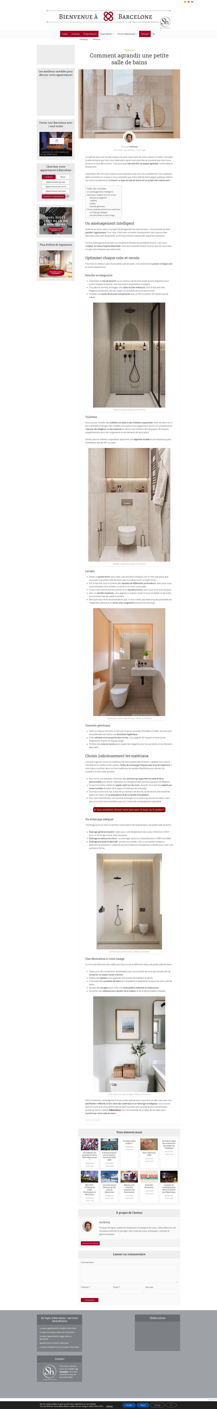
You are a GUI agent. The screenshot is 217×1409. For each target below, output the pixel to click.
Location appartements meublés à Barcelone (58, 1328)
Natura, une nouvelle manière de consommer (129, 1188)
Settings (157, 1405)
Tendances (129, 50)
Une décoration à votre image (102, 215)
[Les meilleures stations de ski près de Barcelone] (109, 1176)
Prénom (85, 1287)
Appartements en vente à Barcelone (54, 1343)
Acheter (75, 34)
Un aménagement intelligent (100, 191)
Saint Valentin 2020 (149, 1153)
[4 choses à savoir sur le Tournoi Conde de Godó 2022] (109, 1144)
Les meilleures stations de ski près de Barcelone (109, 1188)
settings (109, 1406)
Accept (129, 1405)
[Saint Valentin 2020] (149, 1144)
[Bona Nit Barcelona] (149, 1176)
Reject (143, 1405)
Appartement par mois (55, 186)
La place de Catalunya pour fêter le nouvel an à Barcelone (169, 1188)
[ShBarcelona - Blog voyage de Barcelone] (108, 17)
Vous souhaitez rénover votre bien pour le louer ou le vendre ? (130, 809)
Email (116, 1287)
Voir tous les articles (90, 1243)
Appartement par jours (56, 191)
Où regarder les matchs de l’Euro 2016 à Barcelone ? (89, 1156)
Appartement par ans (55, 182)
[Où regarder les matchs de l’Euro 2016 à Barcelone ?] (89, 1144)
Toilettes (93, 200)
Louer (65, 34)
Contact (145, 34)
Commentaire (87, 1262)
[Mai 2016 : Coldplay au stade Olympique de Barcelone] (89, 1176)
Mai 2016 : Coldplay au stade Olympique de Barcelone (89, 1190)
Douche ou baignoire (98, 198)
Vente (62, 177)
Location (49, 177)
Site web (149, 1287)
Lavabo (93, 203)
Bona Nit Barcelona (149, 1186)
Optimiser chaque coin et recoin (101, 195)
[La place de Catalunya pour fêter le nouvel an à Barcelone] (169, 1176)
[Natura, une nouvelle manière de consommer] (129, 1176)
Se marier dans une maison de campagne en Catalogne (169, 1144)
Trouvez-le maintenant (53, 196)
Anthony (133, 146)
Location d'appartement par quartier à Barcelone (59, 1347)
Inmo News (106, 34)
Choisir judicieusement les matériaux (103, 209)
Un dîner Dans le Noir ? (129, 1142)
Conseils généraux (97, 206)
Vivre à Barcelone (126, 34)
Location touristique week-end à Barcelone (57, 1332)
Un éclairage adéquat (98, 212)
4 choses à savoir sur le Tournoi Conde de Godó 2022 (109, 1156)
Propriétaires (90, 34)
